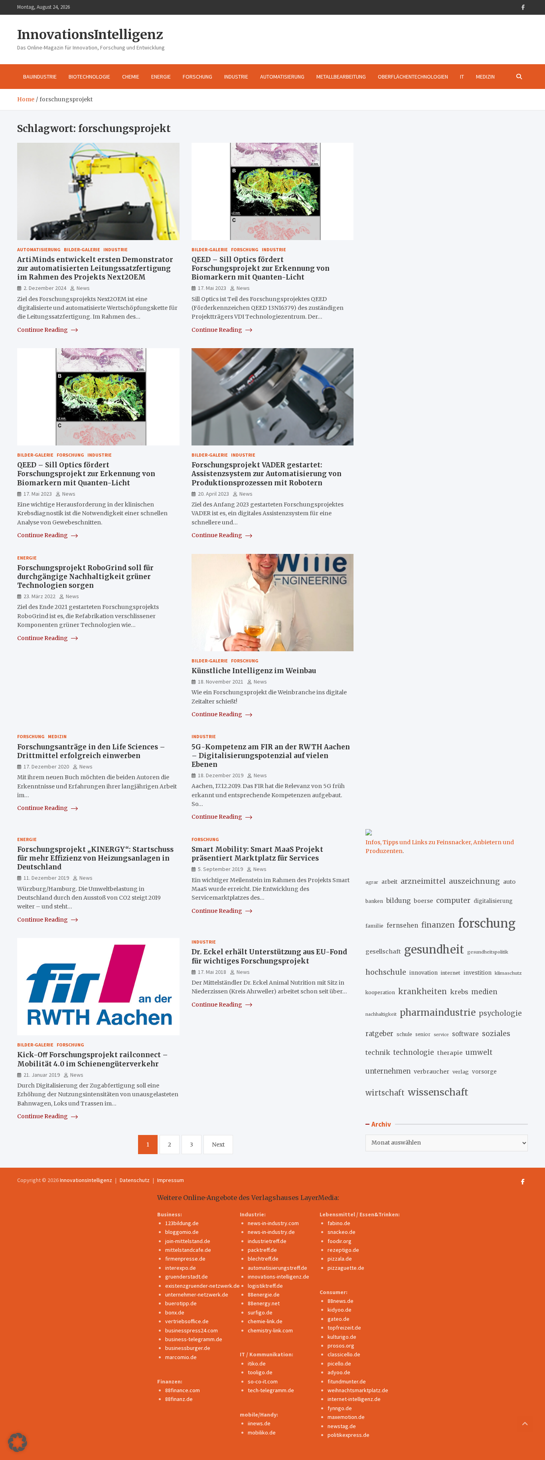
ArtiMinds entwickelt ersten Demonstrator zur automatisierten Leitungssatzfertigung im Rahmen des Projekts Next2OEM (95, 268)
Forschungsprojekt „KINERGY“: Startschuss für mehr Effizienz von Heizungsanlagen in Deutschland (95, 858)
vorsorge (484, 1071)
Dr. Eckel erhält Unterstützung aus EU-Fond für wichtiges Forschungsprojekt (269, 956)
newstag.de (342, 1426)
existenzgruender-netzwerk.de (202, 1285)
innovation (423, 972)
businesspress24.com (191, 1330)
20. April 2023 (213, 493)
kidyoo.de (339, 1309)
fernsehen (402, 925)
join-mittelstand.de (187, 1241)
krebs (459, 992)
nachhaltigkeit (381, 1014)
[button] (17, 1442)
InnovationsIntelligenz (90, 35)
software (465, 1034)
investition (478, 972)
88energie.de (264, 1294)
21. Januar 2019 (42, 1074)
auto (509, 881)
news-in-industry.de (271, 1231)
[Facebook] (523, 7)
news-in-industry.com (273, 1223)
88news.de (340, 1300)
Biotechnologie (89, 76)
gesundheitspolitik (487, 952)
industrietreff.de (267, 1241)
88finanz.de (179, 1399)
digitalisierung (493, 901)
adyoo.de (339, 1372)
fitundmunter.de (347, 1381)
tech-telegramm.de (271, 1390)
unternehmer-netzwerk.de (196, 1294)
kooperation (380, 992)
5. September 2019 (220, 869)
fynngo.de (340, 1408)
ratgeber (379, 1034)
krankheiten (422, 991)
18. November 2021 (220, 681)
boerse (423, 900)
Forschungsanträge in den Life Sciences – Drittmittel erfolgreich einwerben (91, 751)
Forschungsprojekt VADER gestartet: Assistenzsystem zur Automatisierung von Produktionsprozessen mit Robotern (267, 474)
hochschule (385, 972)
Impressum (170, 1180)
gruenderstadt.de (186, 1276)
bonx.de (174, 1312)
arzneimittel (423, 881)
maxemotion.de (346, 1417)
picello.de (339, 1363)
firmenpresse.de (185, 1258)
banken (374, 901)
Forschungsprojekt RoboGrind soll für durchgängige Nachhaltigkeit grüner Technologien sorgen (85, 577)
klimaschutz (508, 973)
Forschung (197, 76)
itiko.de (257, 1363)
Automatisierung (282, 76)
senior (422, 1034)
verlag (460, 1071)
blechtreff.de (263, 1258)
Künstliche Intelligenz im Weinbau (254, 670)
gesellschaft (383, 951)
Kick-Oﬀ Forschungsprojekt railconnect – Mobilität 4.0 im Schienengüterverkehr (92, 1059)
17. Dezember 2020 (46, 766)
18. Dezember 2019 (220, 775)
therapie (449, 1052)
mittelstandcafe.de (188, 1249)
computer (453, 900)
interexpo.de (180, 1267)
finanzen (438, 925)
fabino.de (339, 1223)
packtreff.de (262, 1249)
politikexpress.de (348, 1434)
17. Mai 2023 (212, 288)
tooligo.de (260, 1372)
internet (450, 973)
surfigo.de (260, 1312)
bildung (398, 900)
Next (218, 1144)
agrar (371, 882)
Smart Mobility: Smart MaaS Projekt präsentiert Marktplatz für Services (257, 854)
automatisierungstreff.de (277, 1267)
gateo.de (339, 1318)
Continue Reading (43, 329)
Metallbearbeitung (341, 76)
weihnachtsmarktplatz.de (358, 1390)
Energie (161, 76)
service (441, 1034)
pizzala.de (340, 1258)
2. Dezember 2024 (45, 288)
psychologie (500, 1013)
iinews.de (259, 1423)
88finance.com (182, 1390)
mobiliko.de (262, 1432)
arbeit (389, 881)
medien (484, 991)
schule (404, 1034)
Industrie (236, 76)
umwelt (479, 1052)
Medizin (485, 76)
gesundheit (434, 950)
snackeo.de (341, 1231)
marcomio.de (181, 1357)
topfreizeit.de (344, 1327)
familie (374, 925)
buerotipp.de (181, 1303)
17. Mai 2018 (212, 971)
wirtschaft (385, 1092)
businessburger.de (187, 1348)
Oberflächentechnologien (413, 76)
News (83, 288)
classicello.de (344, 1354)
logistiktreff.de (265, 1285)
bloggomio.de (182, 1231)
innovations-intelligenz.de (278, 1276)
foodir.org (339, 1241)
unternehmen (388, 1071)
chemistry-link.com (270, 1330)
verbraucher (431, 1071)
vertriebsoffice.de (187, 1321)
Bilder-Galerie (82, 249)
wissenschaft (438, 1092)
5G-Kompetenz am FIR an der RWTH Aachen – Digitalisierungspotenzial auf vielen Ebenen (271, 756)
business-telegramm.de (193, 1339)
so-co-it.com (263, 1381)
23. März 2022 (39, 596)
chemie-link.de (265, 1321)
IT (462, 76)
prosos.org (341, 1345)
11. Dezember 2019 (46, 877)
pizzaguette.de (346, 1267)
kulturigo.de (342, 1336)
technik (377, 1052)
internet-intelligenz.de (354, 1399)
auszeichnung (474, 881)
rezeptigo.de (343, 1249)
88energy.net (264, 1303)
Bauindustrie (40, 76)
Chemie (130, 76)
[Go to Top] (525, 1424)
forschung (486, 923)
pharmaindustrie (438, 1012)
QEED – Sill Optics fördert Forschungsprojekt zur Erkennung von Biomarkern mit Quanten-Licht (261, 268)
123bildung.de (182, 1223)
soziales (496, 1033)
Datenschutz (135, 1180)
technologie (413, 1052)
